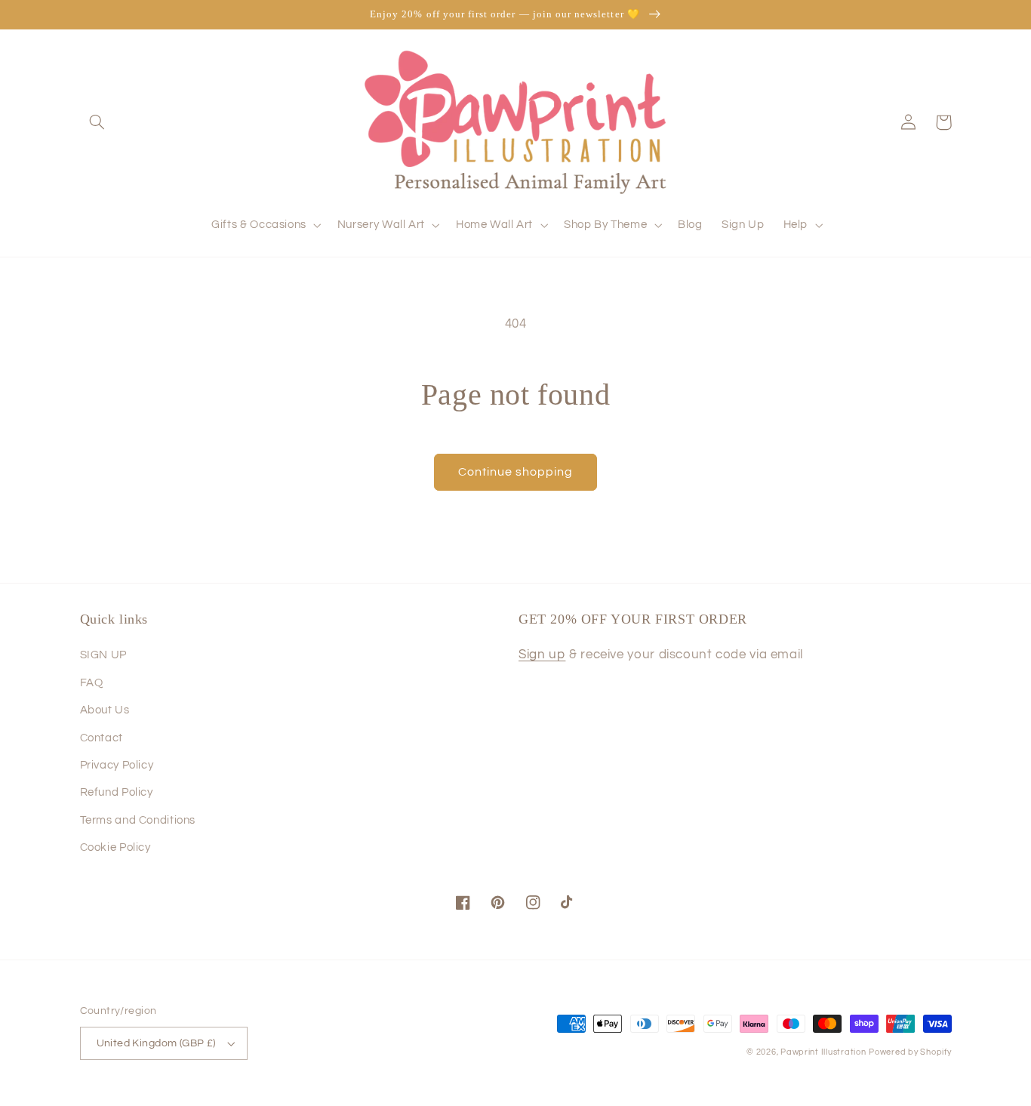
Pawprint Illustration (823, 1052)
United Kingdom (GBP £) (156, 1043)
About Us (105, 710)
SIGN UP (103, 655)
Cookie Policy (115, 847)
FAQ (91, 683)
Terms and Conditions (138, 820)
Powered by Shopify (910, 1052)
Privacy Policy (117, 765)
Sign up (542, 654)
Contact (101, 738)
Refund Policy (116, 792)
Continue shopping (516, 472)
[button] (97, 122)
